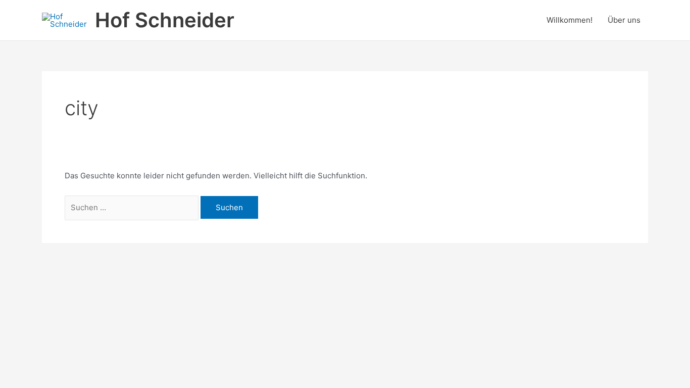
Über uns (624, 20)
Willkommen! (570, 20)
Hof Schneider (164, 20)
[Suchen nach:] (133, 207)
